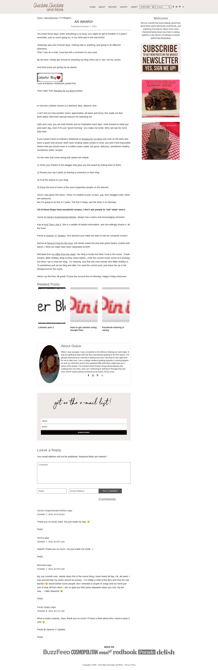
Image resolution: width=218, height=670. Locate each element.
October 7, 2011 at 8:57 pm (51, 541)
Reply (40, 529)
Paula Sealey (43, 607)
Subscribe (145, 7)
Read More (166, 38)
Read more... (110, 372)
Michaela (41, 565)
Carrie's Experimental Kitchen (52, 510)
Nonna (40, 538)
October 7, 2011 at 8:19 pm (51, 514)
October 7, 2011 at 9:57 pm (51, 569)
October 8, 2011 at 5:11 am (50, 611)
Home (40, 18)
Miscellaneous (51, 18)
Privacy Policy (130, 665)
